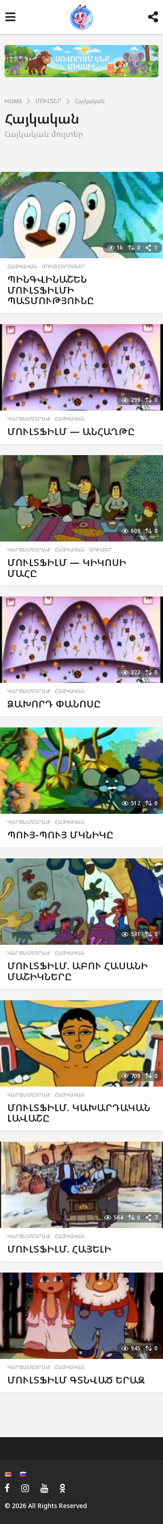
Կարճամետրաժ (28, 418)
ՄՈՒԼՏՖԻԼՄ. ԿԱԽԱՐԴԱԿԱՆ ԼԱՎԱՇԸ (78, 1113)
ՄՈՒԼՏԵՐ (100, 549)
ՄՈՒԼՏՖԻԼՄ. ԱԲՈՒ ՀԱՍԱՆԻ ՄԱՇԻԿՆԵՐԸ (77, 971)
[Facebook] (7, 1488)
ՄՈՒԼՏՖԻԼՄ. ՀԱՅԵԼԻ (59, 1248)
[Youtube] (44, 1488)
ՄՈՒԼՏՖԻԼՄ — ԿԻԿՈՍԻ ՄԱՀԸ (66, 568)
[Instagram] (25, 1488)
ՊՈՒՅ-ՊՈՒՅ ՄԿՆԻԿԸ (60, 834)
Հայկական (22, 266)
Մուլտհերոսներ (64, 266)
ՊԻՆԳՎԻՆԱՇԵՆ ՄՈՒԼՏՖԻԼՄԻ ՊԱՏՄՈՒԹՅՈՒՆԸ (50, 289)
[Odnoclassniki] (62, 1488)
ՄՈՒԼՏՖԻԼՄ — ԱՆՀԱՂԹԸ (71, 431)
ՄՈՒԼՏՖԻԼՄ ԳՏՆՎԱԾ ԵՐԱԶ (76, 1379)
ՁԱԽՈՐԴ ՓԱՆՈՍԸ (54, 703)
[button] (10, 17)
